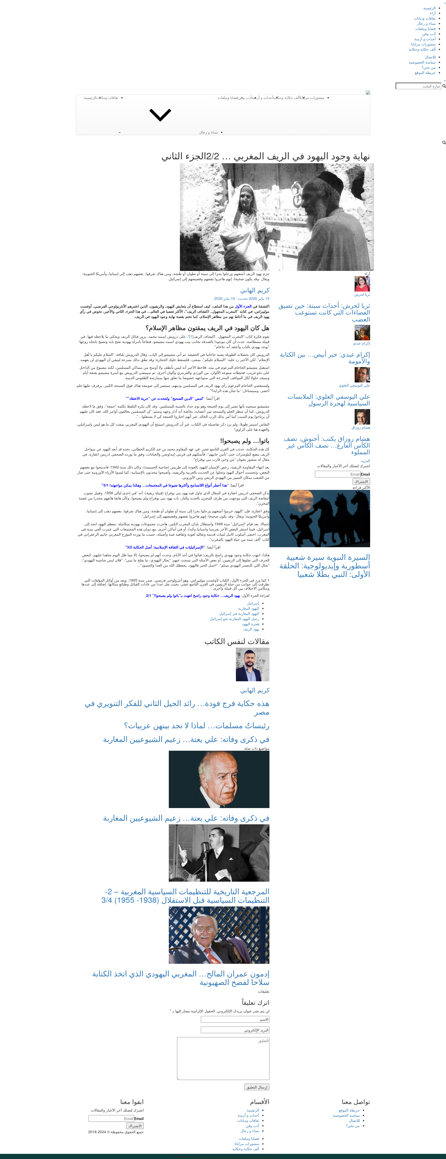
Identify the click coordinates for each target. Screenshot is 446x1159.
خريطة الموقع (425, 72)
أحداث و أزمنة (425, 38)
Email (365, 474)
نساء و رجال (426, 23)
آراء (433, 12)
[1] (191, 336)
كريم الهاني (254, 289)
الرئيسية (429, 7)
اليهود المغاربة (248, 608)
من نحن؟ (429, 67)
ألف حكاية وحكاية (422, 49)
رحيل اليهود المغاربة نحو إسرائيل (234, 618)
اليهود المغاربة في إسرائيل (239, 613)
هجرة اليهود (250, 623)
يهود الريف (251, 628)
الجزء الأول (243, 306)
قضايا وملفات (425, 28)
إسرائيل (253, 603)
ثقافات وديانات (425, 18)
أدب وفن (429, 33)
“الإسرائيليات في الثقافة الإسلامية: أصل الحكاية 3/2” (165, 547)
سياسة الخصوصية (422, 62)
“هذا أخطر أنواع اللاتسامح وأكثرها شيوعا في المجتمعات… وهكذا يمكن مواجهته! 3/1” (165, 485)
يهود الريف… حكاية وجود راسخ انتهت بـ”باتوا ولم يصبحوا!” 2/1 (193, 595)
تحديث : (241, 298)
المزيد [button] (365, 460)
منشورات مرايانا (423, 43)
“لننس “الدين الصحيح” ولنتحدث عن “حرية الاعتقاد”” (165, 398)
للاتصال (430, 56)
